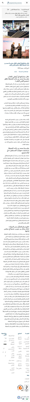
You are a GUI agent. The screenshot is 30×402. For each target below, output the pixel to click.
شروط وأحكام (27, 360)
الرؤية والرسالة (27, 355)
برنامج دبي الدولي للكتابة (19, 356)
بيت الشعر (19, 361)
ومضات (25, 11)
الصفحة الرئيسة (25, 9)
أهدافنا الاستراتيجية (26, 347)
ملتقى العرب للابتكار (12, 355)
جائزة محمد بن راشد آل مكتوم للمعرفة (11, 341)
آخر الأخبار (26, 382)
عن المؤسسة (27, 338)
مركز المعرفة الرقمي (15, 9)
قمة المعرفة (11, 336)
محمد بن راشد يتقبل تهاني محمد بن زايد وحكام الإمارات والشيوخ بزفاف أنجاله (17, 14)
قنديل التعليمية (12, 369)
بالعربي (20, 351)
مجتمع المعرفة (20, 365)
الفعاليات (27, 379)
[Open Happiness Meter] (27, 399)
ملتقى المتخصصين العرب (11, 349)
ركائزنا (27, 351)
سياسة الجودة (27, 365)
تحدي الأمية (20, 343)
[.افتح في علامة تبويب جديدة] (23, 399)
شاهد (5, 341)
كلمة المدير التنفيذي (26, 343)
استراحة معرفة (20, 347)
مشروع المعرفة (20, 338)
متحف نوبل (11, 360)
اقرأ (8, 9)
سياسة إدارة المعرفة (27, 370)
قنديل (12, 373)
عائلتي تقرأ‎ (19, 368)
